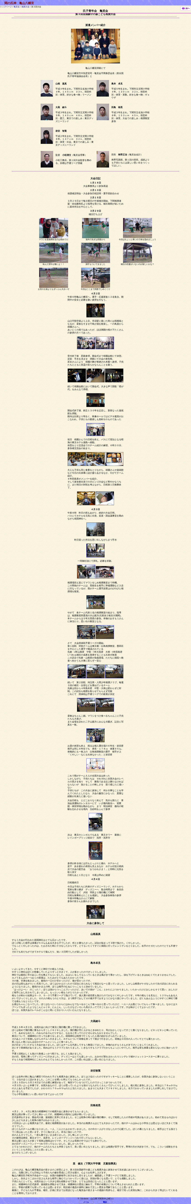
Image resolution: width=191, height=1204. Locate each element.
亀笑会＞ (18, 7)
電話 (105, 1202)
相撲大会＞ (26, 7)
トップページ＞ (7, 7)
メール (86, 1202)
